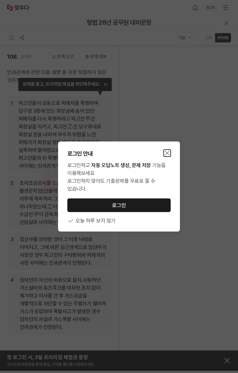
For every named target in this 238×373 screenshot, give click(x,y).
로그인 (119, 205)
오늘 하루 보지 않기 (95, 221)
